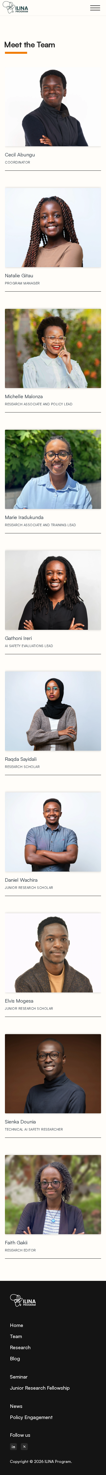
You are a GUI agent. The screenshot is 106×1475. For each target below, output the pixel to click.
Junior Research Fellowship (40, 1388)
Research (20, 1347)
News (16, 1406)
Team (16, 1336)
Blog (15, 1358)
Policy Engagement (31, 1417)
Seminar (19, 1377)
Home (16, 1325)
